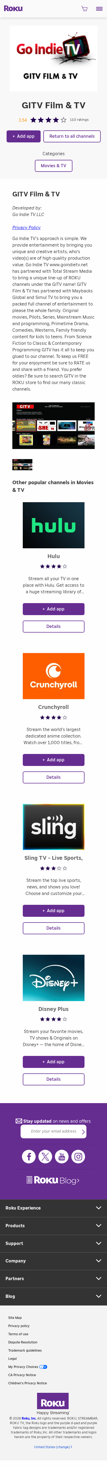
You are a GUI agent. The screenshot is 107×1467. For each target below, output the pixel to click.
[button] (99, 8)
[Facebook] (29, 1156)
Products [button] (15, 1226)
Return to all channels (72, 136)
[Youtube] (62, 1156)
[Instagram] (78, 1156)
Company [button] (15, 1261)
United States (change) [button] (52, 1447)
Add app (24, 136)
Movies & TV (53, 166)
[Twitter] (45, 1156)
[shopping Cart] (84, 10)
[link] (53, 1180)
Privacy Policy (26, 228)
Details (53, 626)
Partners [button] (14, 1279)
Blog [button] (10, 1296)
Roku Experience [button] (23, 1208)
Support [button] (14, 1243)
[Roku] (11, 8)
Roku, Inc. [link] (29, 1418)
